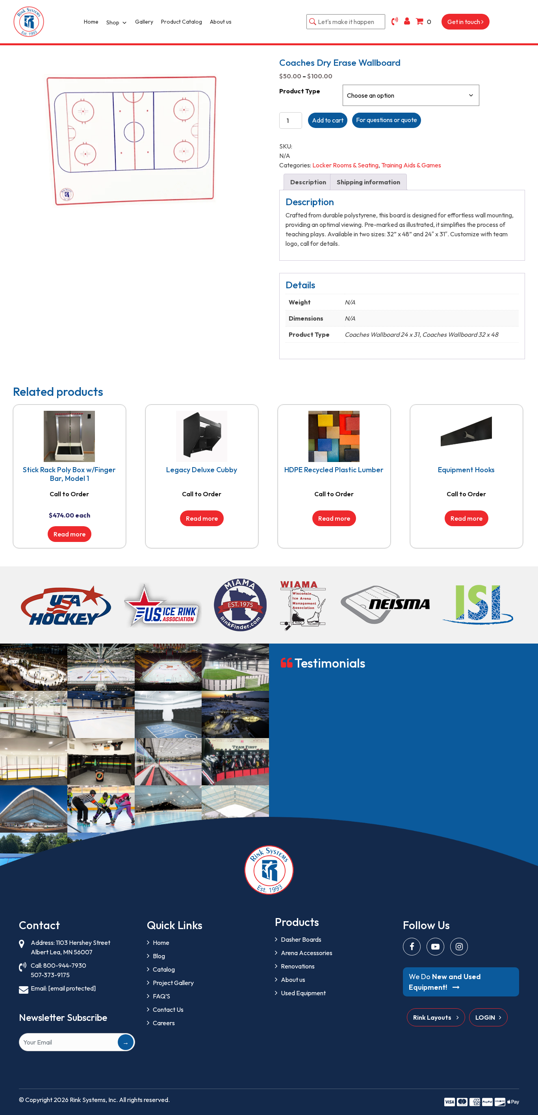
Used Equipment (303, 993)
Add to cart (327, 120)
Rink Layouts (433, 1017)
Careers (164, 1023)
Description (308, 182)
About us (221, 21)
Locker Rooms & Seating (345, 165)
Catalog (164, 969)
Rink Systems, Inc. (94, 1100)
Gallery (144, 21)
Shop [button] (112, 22)
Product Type (299, 91)
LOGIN (485, 1017)
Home (91, 21)
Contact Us (168, 1009)
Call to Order (69, 494)
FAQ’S (161, 996)
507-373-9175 (50, 975)
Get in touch (464, 22)
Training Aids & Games (411, 165)
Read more (69, 534)
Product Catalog (181, 21)
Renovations (298, 966)
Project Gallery (173, 983)
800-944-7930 (64, 965)
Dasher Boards (301, 939)
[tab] (308, 182)
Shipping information (368, 182)
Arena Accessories (306, 953)
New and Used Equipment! (445, 982)
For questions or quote (386, 120)
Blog (159, 956)
